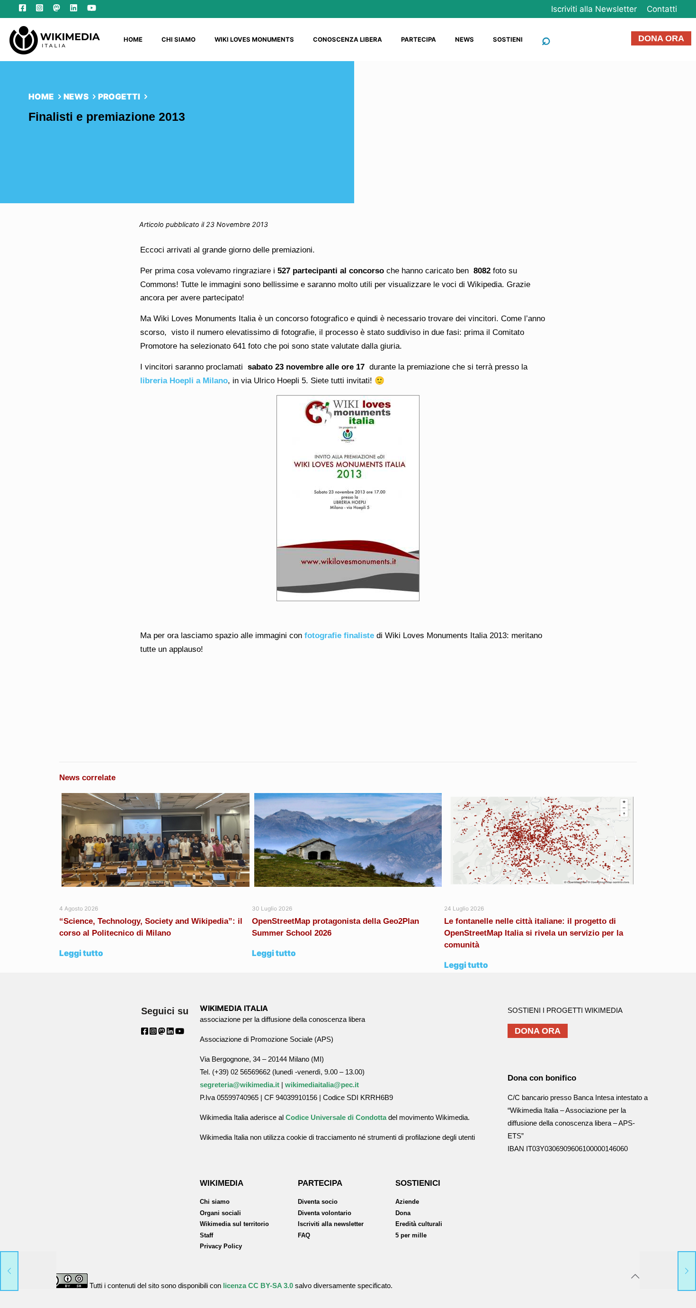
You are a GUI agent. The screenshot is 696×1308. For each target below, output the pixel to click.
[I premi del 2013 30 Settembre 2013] (28, 1270)
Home (41, 96)
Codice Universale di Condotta (336, 1117)
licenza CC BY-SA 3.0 (258, 1285)
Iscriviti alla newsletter (331, 1223)
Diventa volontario (324, 1213)
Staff (206, 1235)
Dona (402, 1213)
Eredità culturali (418, 1223)
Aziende (407, 1201)
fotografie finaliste (339, 635)
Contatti (662, 9)
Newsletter (594, 9)
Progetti (119, 96)
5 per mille (411, 1235)
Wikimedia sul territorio (234, 1223)
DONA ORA (661, 38)
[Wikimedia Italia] (54, 39)
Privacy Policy (221, 1246)
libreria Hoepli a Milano (184, 380)
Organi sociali (220, 1213)
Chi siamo (215, 1201)
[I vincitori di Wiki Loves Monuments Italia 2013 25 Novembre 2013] (668, 1270)
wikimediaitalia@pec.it (322, 1085)
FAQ (304, 1235)
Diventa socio (318, 1201)
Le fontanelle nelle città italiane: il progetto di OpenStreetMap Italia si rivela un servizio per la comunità (533, 933)
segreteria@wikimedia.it (239, 1085)
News (76, 96)
